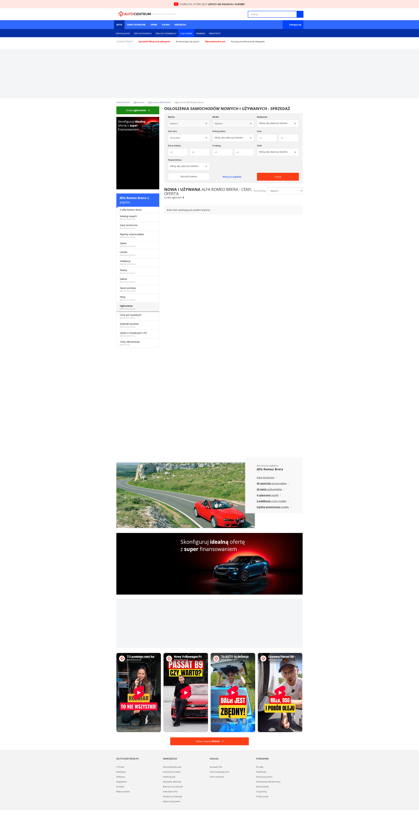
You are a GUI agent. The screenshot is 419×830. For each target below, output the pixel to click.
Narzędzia (180, 24)
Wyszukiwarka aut (172, 766)
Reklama (120, 776)
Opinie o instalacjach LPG (133, 334)
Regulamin (121, 781)
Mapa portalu (123, 791)
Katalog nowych (128, 217)
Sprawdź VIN (216, 766)
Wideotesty (215, 33)
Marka (171, 117)
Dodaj (136, 110)
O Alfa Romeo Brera (130, 209)
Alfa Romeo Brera (133, 198)
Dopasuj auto (123, 33)
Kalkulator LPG (170, 791)
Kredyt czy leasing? (172, 796)
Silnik (259, 145)
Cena (259, 131)
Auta (119, 24)
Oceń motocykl (217, 776)
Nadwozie (262, 117)
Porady (259, 766)
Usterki (127, 253)
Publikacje (127, 262)
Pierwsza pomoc (264, 776)
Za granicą (261, 791)
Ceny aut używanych (165, 33)
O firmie (120, 766)
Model (215, 117)
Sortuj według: (260, 190)
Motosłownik (262, 786)
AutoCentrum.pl (134, 14)
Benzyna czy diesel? (173, 786)
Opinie (153, 24)
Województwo (175, 160)
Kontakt (120, 786)
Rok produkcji (174, 145)
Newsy (127, 271)
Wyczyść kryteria (189, 176)
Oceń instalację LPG (219, 771)
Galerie (127, 280)
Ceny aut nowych (142, 33)
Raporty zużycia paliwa (132, 235)
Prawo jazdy (262, 796)
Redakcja (121, 771)
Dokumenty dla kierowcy (268, 781)
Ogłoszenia (186, 33)
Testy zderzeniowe (130, 343)
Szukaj (277, 176)
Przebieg (216, 145)
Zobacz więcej (208, 741)
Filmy (127, 298)
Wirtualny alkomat (172, 781)
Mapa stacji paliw (171, 801)
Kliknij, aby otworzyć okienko (229, 137)
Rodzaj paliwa (218, 131)
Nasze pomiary (128, 289)
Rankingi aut (169, 776)
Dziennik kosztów (129, 325)
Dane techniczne (136, 24)
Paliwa (166, 24)
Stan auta (172, 131)
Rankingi (200, 33)
